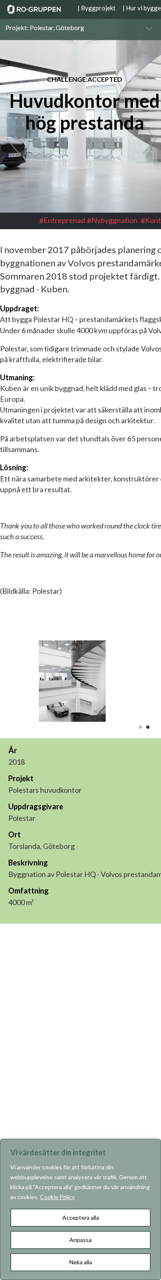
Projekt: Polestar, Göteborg (44, 27)
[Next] (144, 139)
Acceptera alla (80, 1217)
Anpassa (80, 1239)
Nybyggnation (114, 220)
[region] (80, 1209)
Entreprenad (64, 220)
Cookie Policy (57, 1196)
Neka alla (80, 1262)
